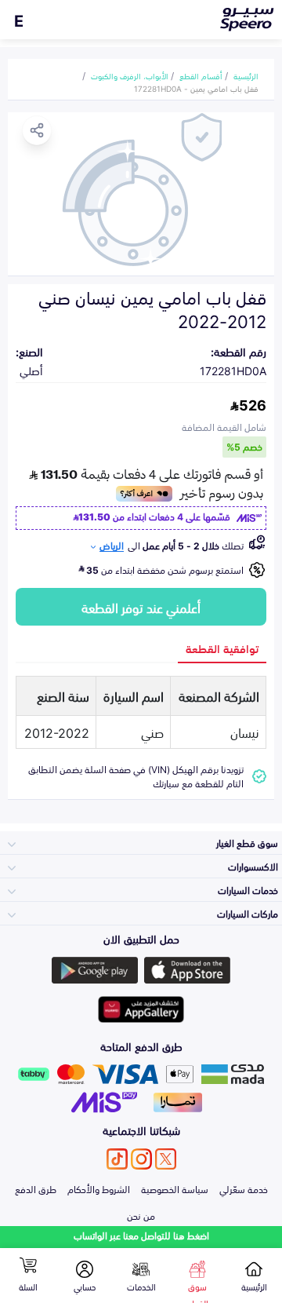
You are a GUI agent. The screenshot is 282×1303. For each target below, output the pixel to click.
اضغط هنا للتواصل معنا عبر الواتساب (141, 1235)
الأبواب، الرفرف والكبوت (129, 75)
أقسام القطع (200, 75)
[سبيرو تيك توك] (117, 1159)
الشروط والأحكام (98, 1188)
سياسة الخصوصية (174, 1188)
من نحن (141, 1215)
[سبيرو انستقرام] (141, 1159)
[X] (165, 1159)
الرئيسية (245, 75)
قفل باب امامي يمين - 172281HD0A (196, 88)
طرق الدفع (35, 1188)
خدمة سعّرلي (243, 1188)
